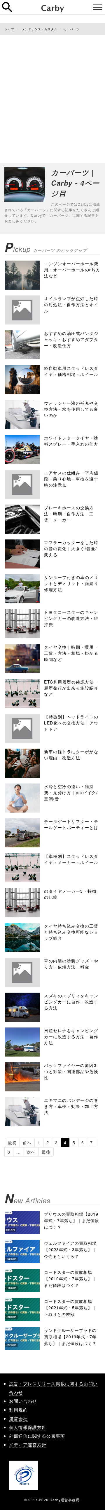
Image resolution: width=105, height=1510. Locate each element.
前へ (27, 1142)
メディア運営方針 (27, 1444)
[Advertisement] (52, 93)
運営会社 (18, 1418)
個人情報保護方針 (27, 1427)
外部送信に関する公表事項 (37, 1436)
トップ (9, 29)
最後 (46, 1152)
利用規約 (18, 1410)
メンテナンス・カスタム (39, 29)
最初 (12, 1142)
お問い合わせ (23, 1401)
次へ (31, 1152)
